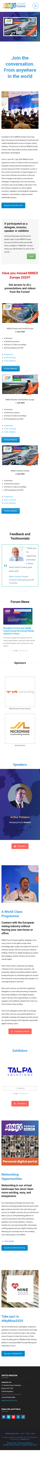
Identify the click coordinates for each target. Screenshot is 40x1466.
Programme (8, 354)
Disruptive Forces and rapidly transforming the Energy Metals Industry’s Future (18, 631)
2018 (28, 1434)
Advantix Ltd (25, 1439)
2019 (33, 1434)
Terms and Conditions (25, 1443)
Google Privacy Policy (29, 1445)
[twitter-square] (8, 1417)
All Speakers (21, 846)
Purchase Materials (10, 369)
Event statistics (10, 361)
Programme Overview (21, 1031)
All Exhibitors (21, 1104)
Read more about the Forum (13, 205)
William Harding (15, 577)
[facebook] (4, 1417)
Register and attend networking (14, 1248)
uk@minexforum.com (9, 1400)
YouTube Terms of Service (12, 1445)
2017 (22, 1434)
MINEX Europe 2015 (12, 1434)
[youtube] (13, 1417)
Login (31, 256)
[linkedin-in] (18, 1417)
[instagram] (23, 1417)
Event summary (10, 358)
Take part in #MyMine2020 (13, 1354)
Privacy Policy (11, 1443)
